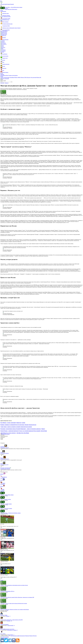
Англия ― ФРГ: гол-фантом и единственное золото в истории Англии (14, 585)
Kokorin (7, 616)
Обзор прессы (14, 9)
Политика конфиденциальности (19, 635)
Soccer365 (2, 82)
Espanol (8, 4)
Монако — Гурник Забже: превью (6, 494)
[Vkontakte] (2, 641)
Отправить (2, 443)
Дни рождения (33, 77)
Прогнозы (10, 9)
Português (12, 4)
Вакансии (27, 635)
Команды (2, 51)
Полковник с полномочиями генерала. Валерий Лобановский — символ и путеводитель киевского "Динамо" (22, 428)
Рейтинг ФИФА (17, 77)
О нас (11, 635)
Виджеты (35, 635)
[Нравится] (0, 449)
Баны (7, 75)
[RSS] (17, 641)
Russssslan (8, 620)
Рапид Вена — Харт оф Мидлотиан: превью (13, 7)
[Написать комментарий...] (41, 441)
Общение (2, 74)
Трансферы (12, 77)
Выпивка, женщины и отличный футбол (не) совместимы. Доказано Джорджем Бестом (18, 424)
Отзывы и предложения (13, 75)
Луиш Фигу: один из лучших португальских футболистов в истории (13, 603)
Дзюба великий (10, 625)
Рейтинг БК (38, 77)
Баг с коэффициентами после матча (7, 629)
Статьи (6, 9)
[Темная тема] (0, 2)
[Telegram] (10, 641)
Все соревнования (3, 30)
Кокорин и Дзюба (3, 615)
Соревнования (3, 11)
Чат (1, 5)
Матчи (1, 10)
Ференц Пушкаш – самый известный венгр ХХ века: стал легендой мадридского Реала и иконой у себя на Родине (23, 430)
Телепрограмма (7, 77)
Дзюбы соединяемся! (4, 624)
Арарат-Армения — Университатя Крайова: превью (10, 512)
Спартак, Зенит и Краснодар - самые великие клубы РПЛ (11, 619)
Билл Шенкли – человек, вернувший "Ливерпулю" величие (12, 422)
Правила (31, 635)
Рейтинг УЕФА (24, 77)
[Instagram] (14, 641)
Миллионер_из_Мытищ (12, 630)
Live (1, 6)
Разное (1, 76)
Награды (28, 77)
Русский (2, 4)
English (5, 4)
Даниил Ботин (10, 634)
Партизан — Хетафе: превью (6, 503)
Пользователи (3, 75)
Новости (6, 8)
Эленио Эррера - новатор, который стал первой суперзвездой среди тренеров (16, 426)
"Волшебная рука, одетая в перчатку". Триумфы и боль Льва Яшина (14, 432)
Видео (1, 73)
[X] (6, 641)
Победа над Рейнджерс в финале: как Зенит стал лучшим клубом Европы (14, 609)
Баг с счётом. (2, 633)
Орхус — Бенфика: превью (5, 499)
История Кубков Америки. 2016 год (7, 591)
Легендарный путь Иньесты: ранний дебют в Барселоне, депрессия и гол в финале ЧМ (17, 597)
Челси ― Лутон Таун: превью (6, 508)
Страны (1, 77)
